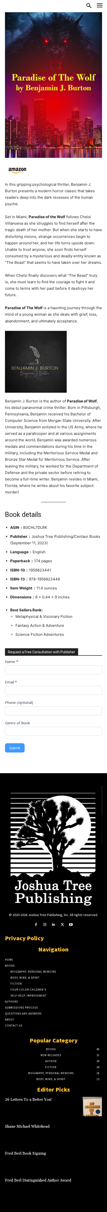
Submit (14, 748)
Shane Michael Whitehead (27, 1126)
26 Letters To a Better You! (28, 1099)
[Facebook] (36, 925)
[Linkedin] (53, 925)
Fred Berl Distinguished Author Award (38, 1180)
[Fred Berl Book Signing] (92, 1160)
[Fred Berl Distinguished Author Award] (92, 1187)
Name (11, 661)
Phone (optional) (19, 702)
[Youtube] (71, 925)
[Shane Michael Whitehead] (92, 1133)
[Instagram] (45, 925)
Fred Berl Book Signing (25, 1153)
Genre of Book (17, 722)
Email (11, 681)
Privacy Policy (24, 938)
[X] (62, 925)
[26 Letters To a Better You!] (92, 1106)
